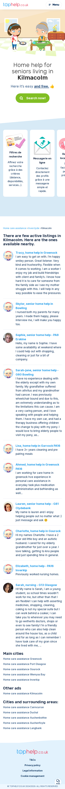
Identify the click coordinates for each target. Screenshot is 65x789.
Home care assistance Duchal (20, 712)
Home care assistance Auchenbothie (25, 717)
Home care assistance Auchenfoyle (24, 722)
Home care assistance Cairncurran (23, 707)
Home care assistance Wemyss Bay (24, 674)
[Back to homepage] (15, 5)
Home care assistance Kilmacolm (22, 693)
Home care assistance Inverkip (21, 679)
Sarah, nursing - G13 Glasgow (36, 585)
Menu (56, 4)
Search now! (36, 98)
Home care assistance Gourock (21, 669)
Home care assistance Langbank (22, 728)
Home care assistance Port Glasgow (24, 664)
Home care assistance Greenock (22, 658)
